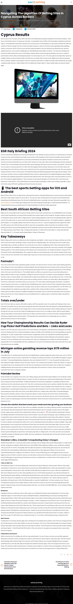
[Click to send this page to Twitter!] (64, 554)
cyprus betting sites (6, 202)
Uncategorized (19, 29)
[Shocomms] (36, 2)
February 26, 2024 (31, 29)
